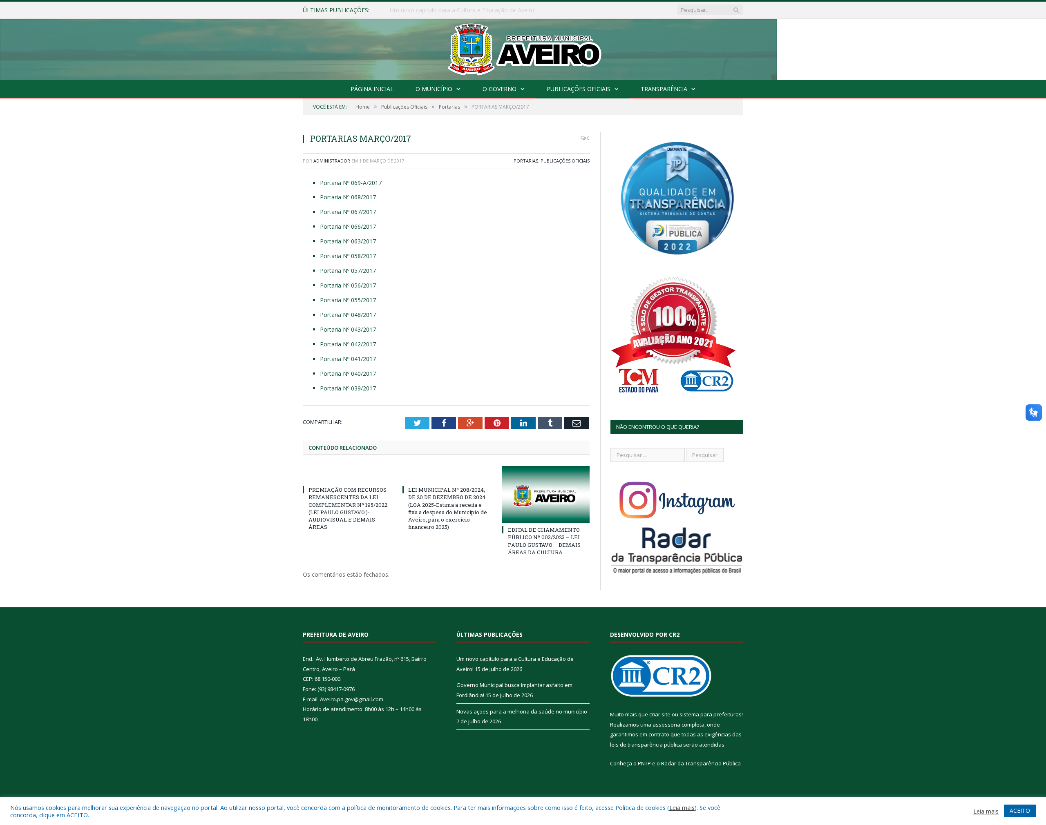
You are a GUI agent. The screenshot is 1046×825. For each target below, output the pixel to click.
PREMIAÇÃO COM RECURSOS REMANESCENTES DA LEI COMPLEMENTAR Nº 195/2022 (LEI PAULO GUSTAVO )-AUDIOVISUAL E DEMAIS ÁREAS (347, 508)
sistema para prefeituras (710, 714)
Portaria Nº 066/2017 (348, 226)
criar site (660, 714)
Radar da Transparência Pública (701, 763)
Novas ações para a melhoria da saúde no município (521, 711)
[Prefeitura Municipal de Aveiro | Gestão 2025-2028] (523, 47)
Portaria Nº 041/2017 (348, 359)
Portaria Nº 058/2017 (348, 256)
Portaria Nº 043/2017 (348, 329)
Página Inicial (372, 89)
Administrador (331, 161)
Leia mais (682, 807)
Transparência (664, 89)
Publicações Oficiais (578, 89)
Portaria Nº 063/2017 (348, 241)
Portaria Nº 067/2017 (348, 212)
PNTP (644, 763)
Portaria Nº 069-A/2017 (351, 183)
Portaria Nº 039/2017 (348, 388)
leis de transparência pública (646, 744)
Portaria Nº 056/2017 (348, 285)
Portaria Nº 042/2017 (348, 344)
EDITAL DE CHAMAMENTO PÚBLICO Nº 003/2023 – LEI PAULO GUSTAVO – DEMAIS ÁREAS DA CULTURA (544, 541)
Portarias (526, 161)
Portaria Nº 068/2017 (348, 197)
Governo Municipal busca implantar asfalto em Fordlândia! (467, 10)
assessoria (666, 724)
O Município (434, 89)
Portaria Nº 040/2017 (348, 373)
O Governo (499, 89)
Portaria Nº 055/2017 (348, 300)
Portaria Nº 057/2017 (348, 270)
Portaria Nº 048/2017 (348, 315)
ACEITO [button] (1020, 810)
